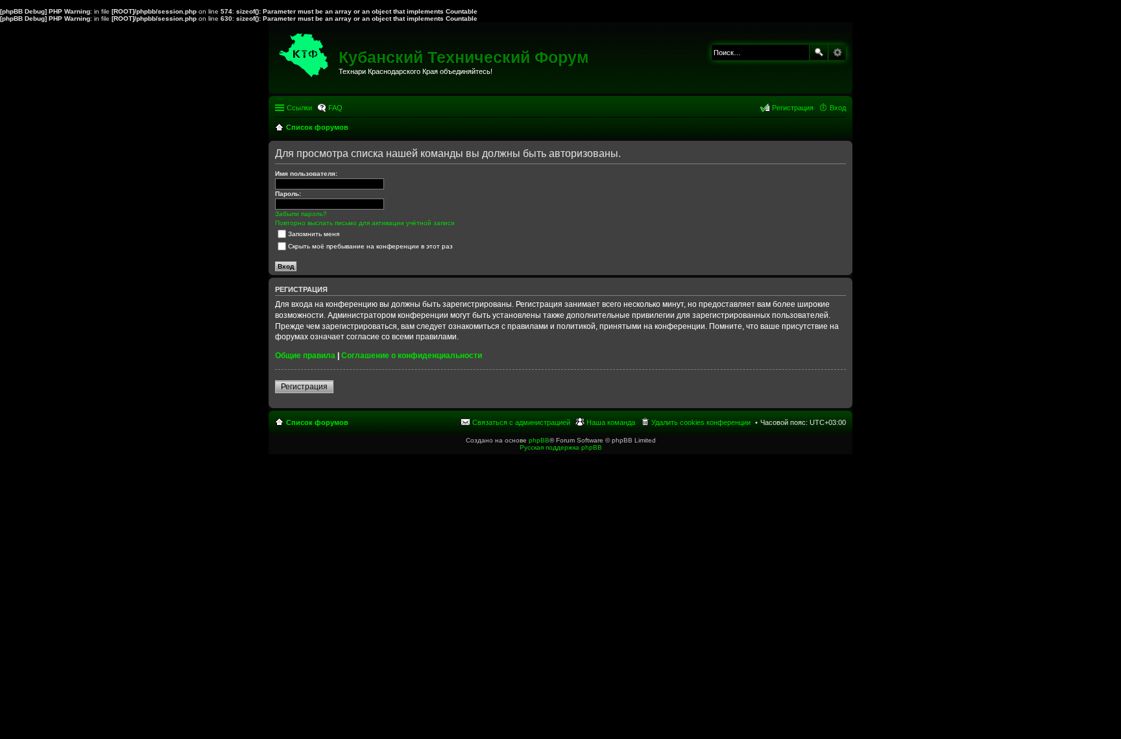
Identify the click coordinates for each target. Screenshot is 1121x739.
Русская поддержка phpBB (561, 447)
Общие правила (305, 355)
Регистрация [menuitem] (793, 108)
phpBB (539, 440)
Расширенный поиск (837, 52)
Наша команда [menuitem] (610, 422)
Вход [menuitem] (838, 108)
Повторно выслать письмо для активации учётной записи (365, 222)
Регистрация (304, 386)
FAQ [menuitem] (335, 108)
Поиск (818, 52)
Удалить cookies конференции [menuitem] (701, 422)
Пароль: (288, 193)
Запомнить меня (313, 233)
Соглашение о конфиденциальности (411, 355)
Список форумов (317, 422)
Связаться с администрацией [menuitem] (521, 422)
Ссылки (299, 108)
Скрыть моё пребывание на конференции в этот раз (370, 246)
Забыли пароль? (301, 213)
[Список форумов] (305, 52)
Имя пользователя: (306, 173)
